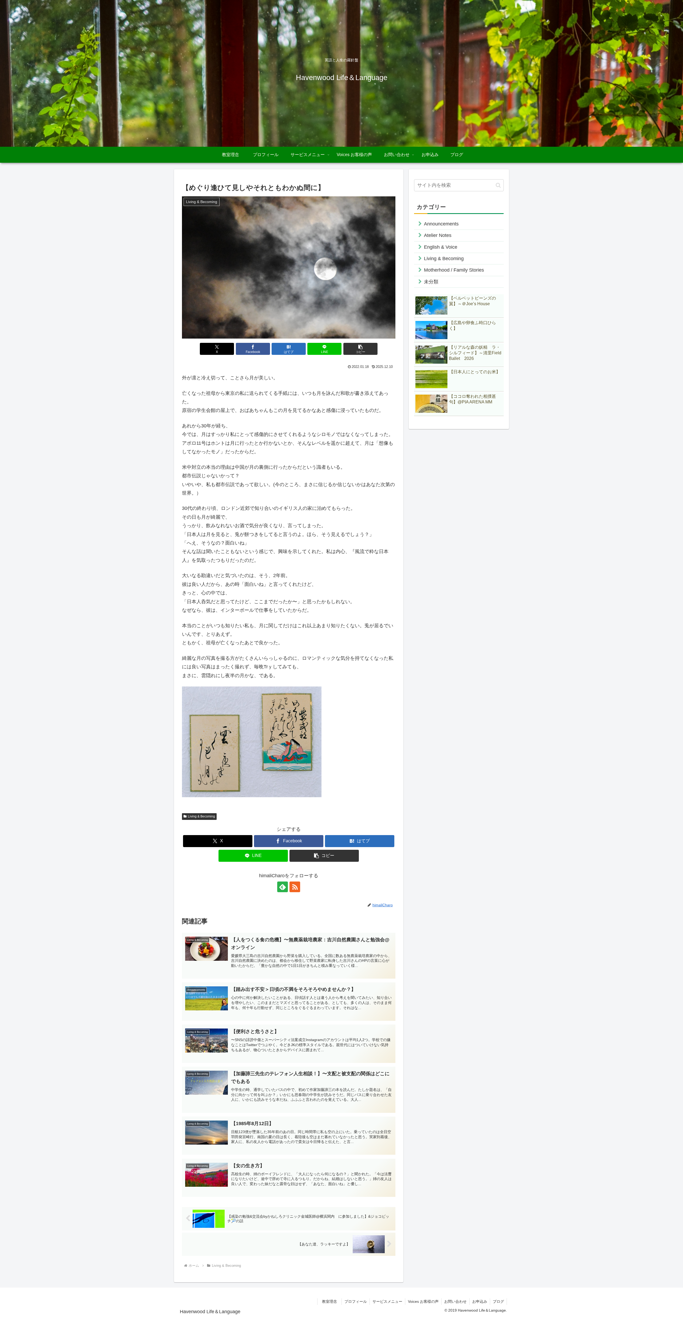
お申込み (479, 1301)
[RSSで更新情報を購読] (294, 887)
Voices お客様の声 (423, 1301)
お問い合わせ (455, 1301)
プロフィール (355, 1301)
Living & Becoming (201, 816)
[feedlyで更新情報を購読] (282, 887)
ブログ (498, 1301)
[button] (360, 349)
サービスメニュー (387, 1301)
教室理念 (331, 1301)
